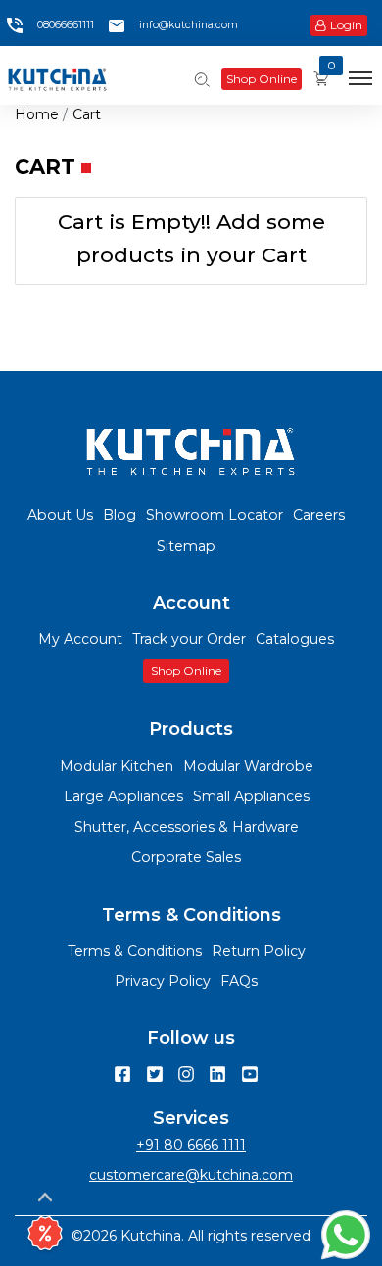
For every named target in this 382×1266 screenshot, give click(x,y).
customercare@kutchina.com (191, 1175)
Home (37, 114)
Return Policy (259, 951)
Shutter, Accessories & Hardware (186, 827)
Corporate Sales (186, 857)
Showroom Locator (214, 514)
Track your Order (189, 639)
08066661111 (65, 25)
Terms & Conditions (135, 951)
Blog (119, 514)
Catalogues (295, 639)
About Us (60, 514)
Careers (319, 514)
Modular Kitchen (116, 766)
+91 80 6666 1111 (191, 1144)
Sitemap (186, 546)
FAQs (239, 981)
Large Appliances (123, 796)
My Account (80, 639)
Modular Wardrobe (248, 766)
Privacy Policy (163, 981)
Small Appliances (251, 796)
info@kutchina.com (188, 25)
